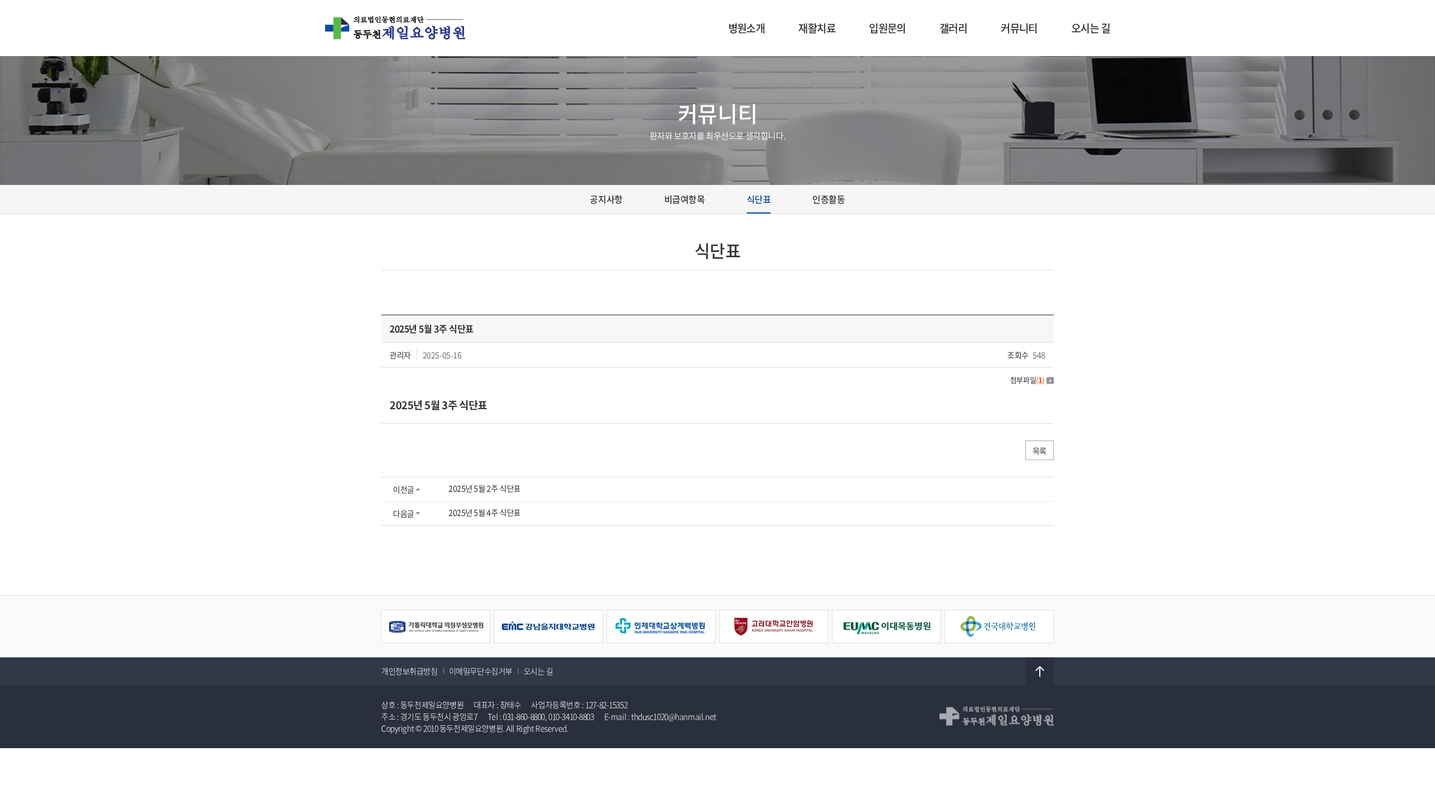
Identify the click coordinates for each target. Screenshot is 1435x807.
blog (649, 728)
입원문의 (887, 28)
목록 (1040, 450)
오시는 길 (1090, 28)
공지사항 (606, 199)
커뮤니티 (1019, 28)
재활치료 (816, 28)
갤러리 (953, 28)
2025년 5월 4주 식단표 (484, 512)
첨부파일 (1027, 379)
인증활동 (828, 199)
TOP (1040, 671)
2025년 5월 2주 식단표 (484, 488)
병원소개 (746, 28)
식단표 (759, 199)
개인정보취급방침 (409, 670)
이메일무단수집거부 (480, 670)
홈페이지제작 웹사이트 (606, 728)
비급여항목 (684, 199)
